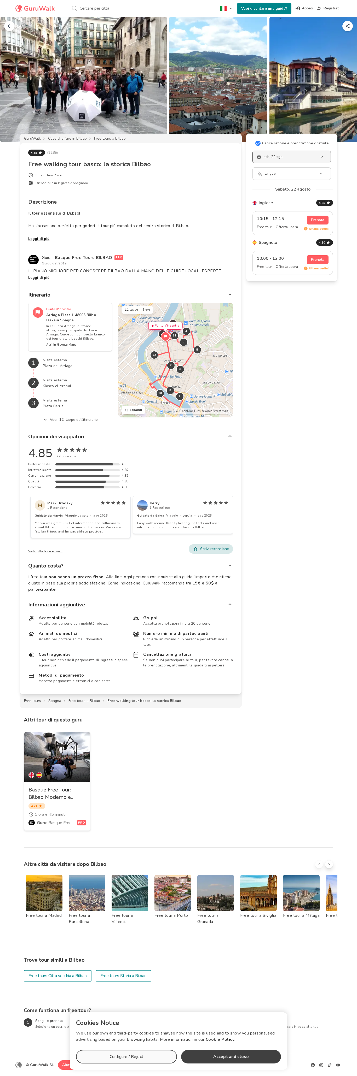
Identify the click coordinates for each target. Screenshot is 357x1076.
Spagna (54, 700)
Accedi (307, 8)
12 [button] (154, 355)
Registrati (331, 8)
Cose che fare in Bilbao (67, 138)
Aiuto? (68, 1064)
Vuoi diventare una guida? (264, 8)
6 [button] (180, 369)
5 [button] (197, 350)
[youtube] (338, 1065)
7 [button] (171, 365)
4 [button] (186, 331)
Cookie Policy (220, 1039)
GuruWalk (32, 138)
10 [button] (160, 393)
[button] (165, 336)
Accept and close (231, 1057)
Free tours (32, 700)
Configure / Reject (126, 1057)
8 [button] (170, 390)
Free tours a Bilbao (110, 138)
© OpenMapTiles (188, 411)
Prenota (317, 219)
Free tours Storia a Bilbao (123, 976)
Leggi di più (38, 238)
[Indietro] (9, 26)
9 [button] (180, 396)
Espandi (136, 410)
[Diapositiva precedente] (12, 79)
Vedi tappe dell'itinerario (74, 419)
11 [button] (174, 336)
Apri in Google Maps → (63, 345)
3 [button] (184, 342)
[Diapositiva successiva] (344, 79)
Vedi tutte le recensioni (45, 551)
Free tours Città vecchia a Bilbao (57, 976)
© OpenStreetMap (214, 411)
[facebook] (312, 1065)
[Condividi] (347, 26)
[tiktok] (329, 1065)
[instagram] (321, 1065)
